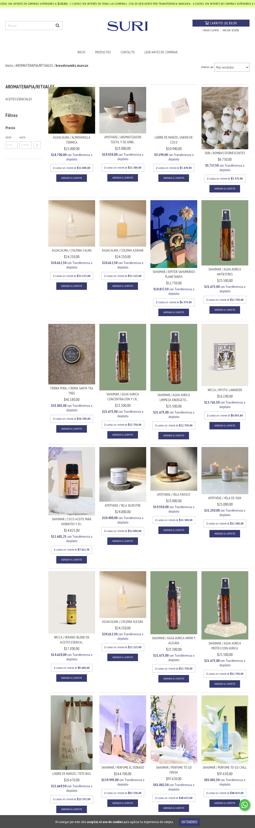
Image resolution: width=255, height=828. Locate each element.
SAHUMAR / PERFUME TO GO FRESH (174, 770)
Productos (103, 52)
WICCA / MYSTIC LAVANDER (225, 390)
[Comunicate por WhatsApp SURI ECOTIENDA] (244, 805)
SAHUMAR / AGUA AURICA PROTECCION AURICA (224, 645)
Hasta (22, 137)
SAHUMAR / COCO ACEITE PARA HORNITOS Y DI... (71, 521)
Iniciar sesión (230, 30)
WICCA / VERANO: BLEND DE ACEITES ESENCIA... (71, 639)
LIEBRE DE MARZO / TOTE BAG (72, 773)
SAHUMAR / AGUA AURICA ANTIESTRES (224, 271)
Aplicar (37, 145)
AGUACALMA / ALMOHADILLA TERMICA (71, 140)
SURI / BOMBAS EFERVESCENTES (225, 153)
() (223, 23)
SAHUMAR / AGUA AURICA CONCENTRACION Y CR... (122, 396)
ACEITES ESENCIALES (18, 99)
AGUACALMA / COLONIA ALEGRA (122, 621)
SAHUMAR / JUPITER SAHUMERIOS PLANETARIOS (174, 274)
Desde (8, 137)
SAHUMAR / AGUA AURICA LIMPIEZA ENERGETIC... (173, 397)
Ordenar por (207, 67)
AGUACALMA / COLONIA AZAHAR (122, 250)
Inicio (81, 52)
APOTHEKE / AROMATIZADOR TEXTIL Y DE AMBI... (122, 139)
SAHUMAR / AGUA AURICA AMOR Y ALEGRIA (173, 640)
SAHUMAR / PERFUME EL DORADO (122, 767)
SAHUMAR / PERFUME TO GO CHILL (225, 767)
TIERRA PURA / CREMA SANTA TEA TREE (71, 390)
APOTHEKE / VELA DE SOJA (224, 498)
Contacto (128, 52)
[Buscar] (58, 25)
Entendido (189, 822)
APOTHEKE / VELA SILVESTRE (123, 505)
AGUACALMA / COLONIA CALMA (72, 250)
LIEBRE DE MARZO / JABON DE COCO (174, 140)
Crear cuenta (211, 30)
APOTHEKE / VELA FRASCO (173, 494)
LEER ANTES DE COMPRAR (161, 52)
